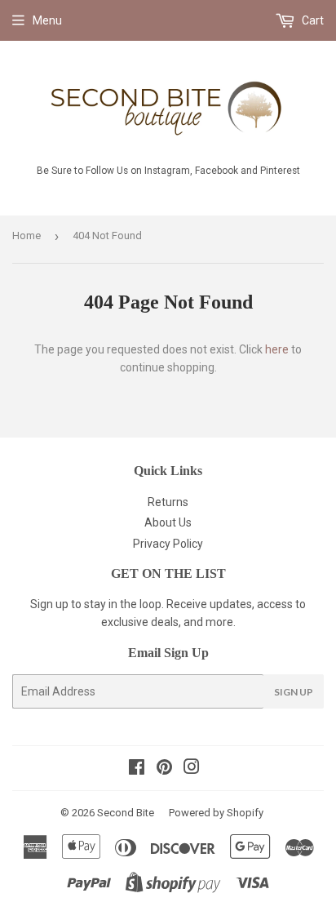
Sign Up (293, 692)
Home (26, 235)
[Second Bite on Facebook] (136, 768)
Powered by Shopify (216, 813)
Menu (47, 20)
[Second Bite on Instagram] (191, 768)
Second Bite (125, 813)
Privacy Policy (168, 543)
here (277, 349)
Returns (168, 502)
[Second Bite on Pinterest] (164, 768)
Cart (311, 20)
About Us (168, 522)
